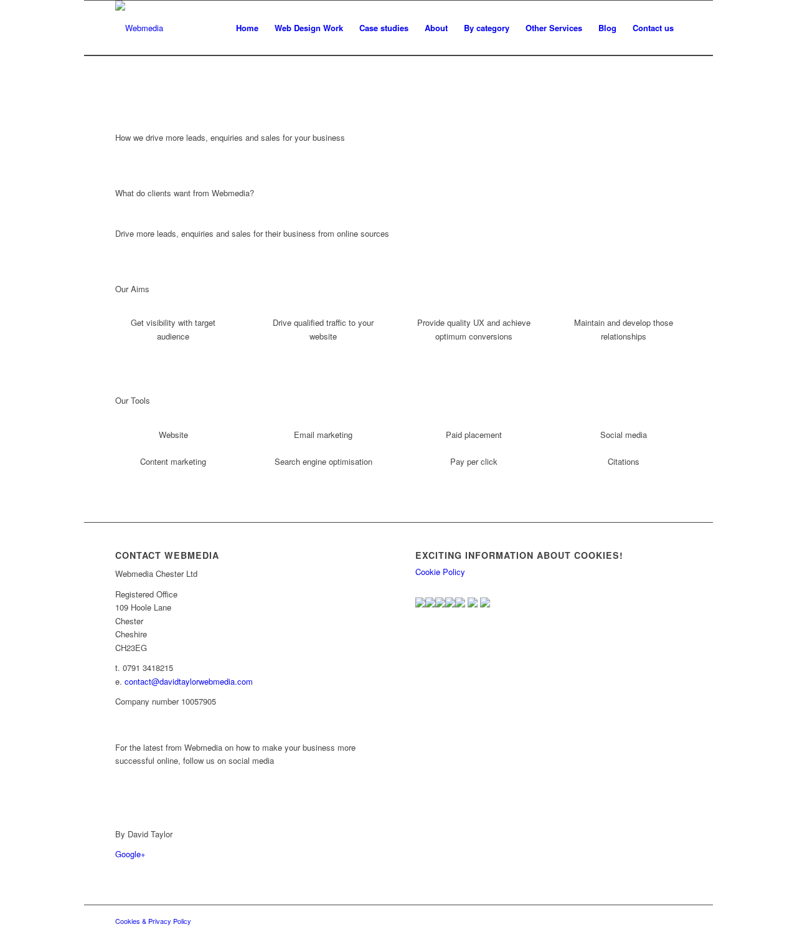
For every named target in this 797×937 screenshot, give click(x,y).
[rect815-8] (139, 28)
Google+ (130, 854)
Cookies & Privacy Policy (153, 921)
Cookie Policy (440, 572)
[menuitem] (247, 28)
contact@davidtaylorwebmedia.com (189, 681)
